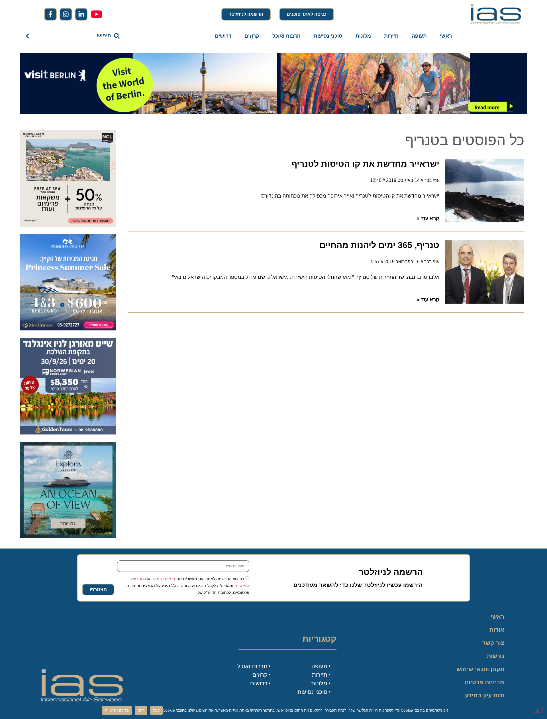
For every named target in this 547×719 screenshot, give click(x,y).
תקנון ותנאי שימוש (480, 669)
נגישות (495, 656)
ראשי (446, 36)
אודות (496, 630)
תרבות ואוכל (286, 36)
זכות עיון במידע (484, 695)
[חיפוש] (28, 36)
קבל (156, 710)
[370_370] (68, 329)
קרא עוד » (428, 218)
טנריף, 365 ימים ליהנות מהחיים (379, 245)
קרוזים (251, 36)
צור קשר (493, 643)
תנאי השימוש (164, 578)
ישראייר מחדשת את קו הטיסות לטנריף (365, 163)
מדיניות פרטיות (484, 682)
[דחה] (538, 710)
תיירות (391, 36)
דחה (141, 710)
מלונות (363, 36)
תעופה (419, 36)
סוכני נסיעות (328, 36)
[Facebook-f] (50, 14)
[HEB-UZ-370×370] (68, 225)
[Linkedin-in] (81, 14)
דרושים (223, 36)
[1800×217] (273, 112)
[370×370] (68, 433)
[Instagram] (66, 14)
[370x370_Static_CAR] (68, 536)
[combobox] (80, 36)
